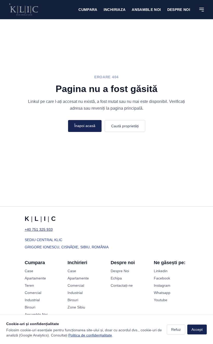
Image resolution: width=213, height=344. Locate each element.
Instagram (162, 285)
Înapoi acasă (84, 126)
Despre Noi (120, 271)
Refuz (176, 329)
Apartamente (35, 278)
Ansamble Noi (146, 10)
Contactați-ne (122, 285)
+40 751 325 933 (39, 229)
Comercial (33, 293)
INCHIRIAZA (115, 10)
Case (29, 271)
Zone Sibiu (76, 307)
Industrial (32, 300)
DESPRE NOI (178, 10)
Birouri (30, 307)
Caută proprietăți (125, 126)
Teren (29, 285)
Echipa (116, 278)
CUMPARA (87, 10)
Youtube (160, 300)
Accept (197, 329)
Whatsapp (162, 293)
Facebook (162, 278)
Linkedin (161, 271)
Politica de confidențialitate (90, 335)
